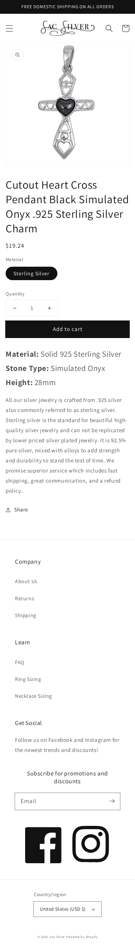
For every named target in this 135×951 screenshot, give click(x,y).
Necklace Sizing (33, 696)
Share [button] (21, 509)
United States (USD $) (63, 909)
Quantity (15, 294)
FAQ (19, 662)
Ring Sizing (28, 679)
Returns (24, 598)
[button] (9, 28)
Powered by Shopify (82, 937)
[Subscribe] (112, 801)
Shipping (25, 615)
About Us (26, 581)
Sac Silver (57, 937)
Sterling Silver (32, 273)
